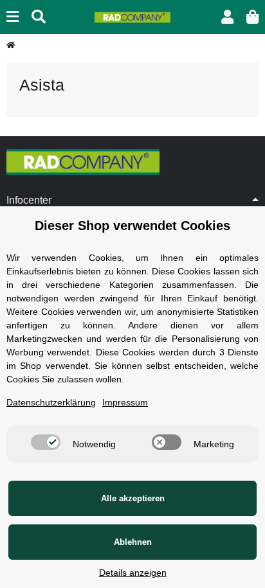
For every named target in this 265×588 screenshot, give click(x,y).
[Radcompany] (132, 17)
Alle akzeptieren (133, 498)
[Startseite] (10, 45)
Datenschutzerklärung (51, 402)
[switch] (45, 442)
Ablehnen (133, 542)
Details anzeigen (133, 572)
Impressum (125, 402)
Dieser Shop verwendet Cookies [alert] (132, 225)
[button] (227, 17)
